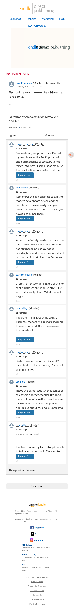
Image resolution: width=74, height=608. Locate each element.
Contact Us (37, 595)
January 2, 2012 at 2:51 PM (29, 86)
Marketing (48, 18)
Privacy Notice (37, 582)
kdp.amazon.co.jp (37, 599)
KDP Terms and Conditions (37, 577)
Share (51, 135)
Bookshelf (15, 18)
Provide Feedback (37, 604)
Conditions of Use (37, 591)
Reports (31, 18)
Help (62, 18)
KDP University (37, 25)
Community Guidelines (37, 586)
